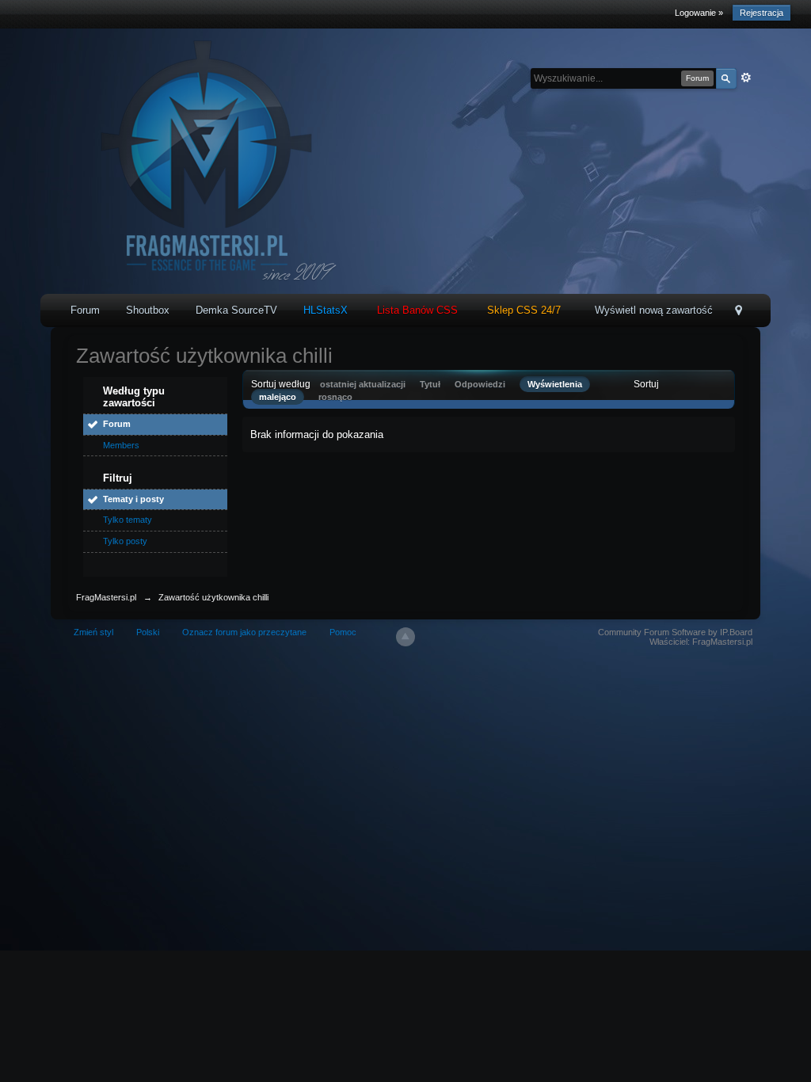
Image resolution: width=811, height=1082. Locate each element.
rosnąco (335, 397)
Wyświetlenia (554, 384)
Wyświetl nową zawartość (654, 310)
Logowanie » (699, 12)
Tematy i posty (133, 499)
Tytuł (430, 384)
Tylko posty (125, 541)
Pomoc (342, 632)
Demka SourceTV (236, 310)
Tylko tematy (127, 519)
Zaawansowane (746, 77)
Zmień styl (93, 632)
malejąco (277, 397)
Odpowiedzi (480, 384)
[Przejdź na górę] (405, 636)
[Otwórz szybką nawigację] (738, 311)
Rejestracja (761, 12)
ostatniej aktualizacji (363, 384)
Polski (147, 632)
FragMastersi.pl (106, 597)
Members (121, 445)
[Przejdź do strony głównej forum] (202, 160)
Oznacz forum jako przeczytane (244, 632)
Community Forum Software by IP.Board (675, 632)
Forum (85, 310)
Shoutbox (147, 310)
